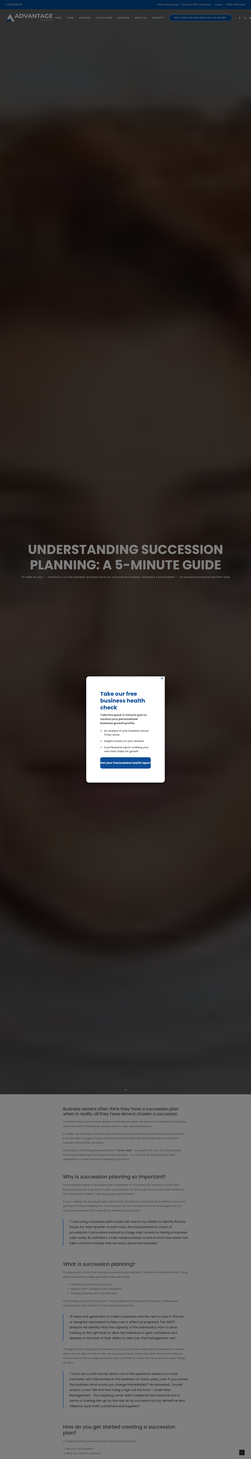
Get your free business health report (125, 763)
